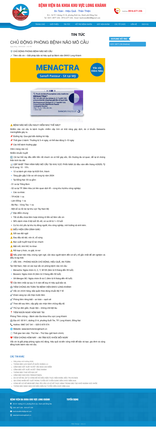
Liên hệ (134, 24)
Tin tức (67, 24)
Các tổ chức (120, 24)
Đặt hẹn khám (103, 24)
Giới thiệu (54, 24)
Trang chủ (40, 24)
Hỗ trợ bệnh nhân (83, 24)
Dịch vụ (145, 24)
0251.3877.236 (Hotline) (120, 44)
